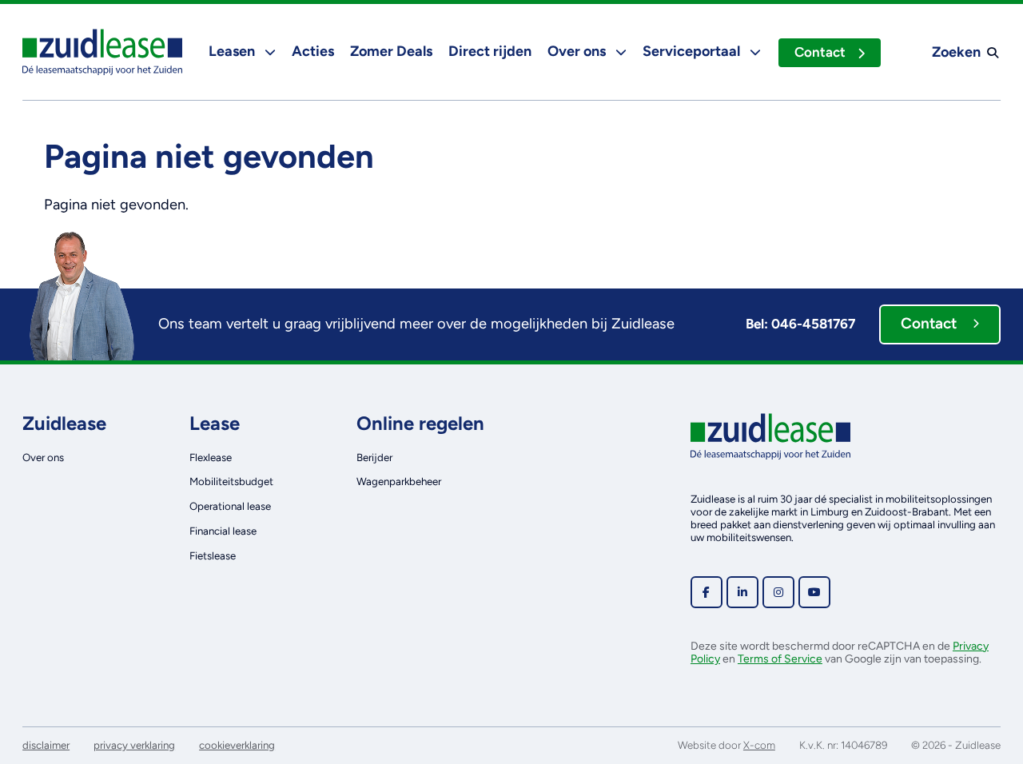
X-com (759, 744)
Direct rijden (489, 51)
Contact (820, 52)
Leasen (233, 51)
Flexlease (210, 457)
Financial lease (223, 530)
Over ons (578, 51)
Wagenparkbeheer (398, 481)
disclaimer (46, 744)
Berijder (374, 457)
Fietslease (212, 555)
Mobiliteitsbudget (231, 481)
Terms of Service (780, 659)
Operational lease (230, 505)
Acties (313, 51)
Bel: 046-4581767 (800, 324)
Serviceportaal (693, 51)
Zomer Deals (391, 51)
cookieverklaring (237, 744)
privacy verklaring (134, 744)
